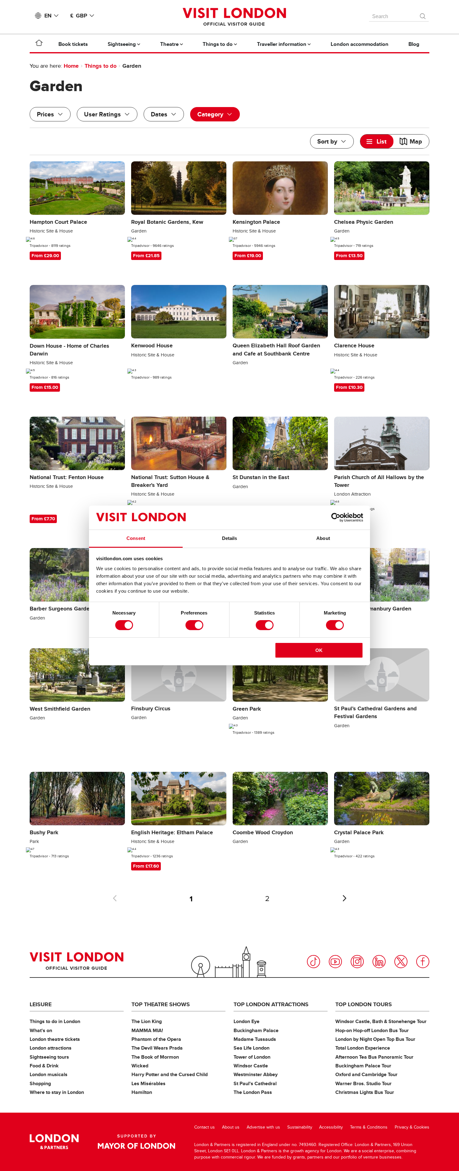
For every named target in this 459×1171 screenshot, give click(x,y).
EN (48, 16)
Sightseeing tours (49, 1057)
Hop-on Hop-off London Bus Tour (372, 1030)
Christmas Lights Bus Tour (364, 1092)
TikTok (313, 961)
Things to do (100, 66)
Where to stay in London (57, 1092)
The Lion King (146, 1021)
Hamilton (141, 1092)
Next (344, 898)
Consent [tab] (135, 538)
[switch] (194, 625)
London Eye (246, 1021)
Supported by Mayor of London (136, 1141)
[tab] (376, 141)
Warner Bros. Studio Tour (363, 1083)
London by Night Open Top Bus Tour (375, 1039)
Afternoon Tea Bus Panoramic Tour (374, 1057)
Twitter (400, 961)
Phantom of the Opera (156, 1039)
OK (319, 650)
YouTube (335, 961)
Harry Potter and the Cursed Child (169, 1074)
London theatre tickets (55, 1039)
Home (71, 66)
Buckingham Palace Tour (363, 1065)
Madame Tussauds (255, 1039)
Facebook (422, 961)
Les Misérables (148, 1083)
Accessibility (331, 1127)
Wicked (139, 1065)
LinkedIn (379, 961)
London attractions (51, 1047)
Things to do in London (55, 1021)
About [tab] (323, 538)
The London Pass (253, 1092)
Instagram (357, 961)
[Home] (39, 44)
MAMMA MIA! (147, 1030)
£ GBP (78, 16)
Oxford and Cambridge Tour (366, 1074)
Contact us (204, 1127)
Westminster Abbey (256, 1074)
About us (230, 1127)
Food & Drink (44, 1065)
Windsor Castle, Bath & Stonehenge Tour (381, 1021)
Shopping (40, 1083)
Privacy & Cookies (412, 1127)
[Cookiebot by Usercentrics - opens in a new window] (335, 517)
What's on (41, 1030)
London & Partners (54, 1141)
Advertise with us (263, 1127)
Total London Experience (362, 1047)
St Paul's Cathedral (255, 1083)
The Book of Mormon (155, 1057)
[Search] (423, 14)
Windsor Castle (251, 1065)
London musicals (48, 1074)
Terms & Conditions (368, 1127)
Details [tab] (229, 538)
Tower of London (252, 1057)
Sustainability (299, 1127)
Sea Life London (251, 1047)
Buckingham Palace (256, 1030)
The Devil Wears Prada (157, 1047)
